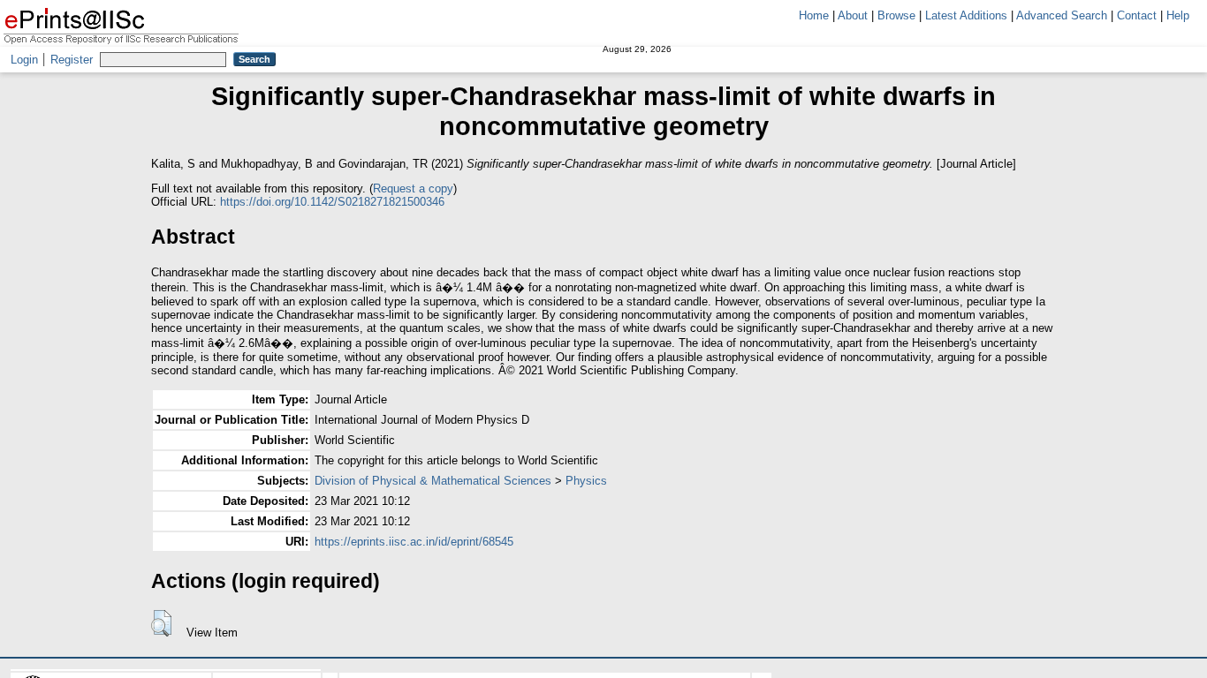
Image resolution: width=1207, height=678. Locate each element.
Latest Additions (966, 15)
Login (24, 59)
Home (814, 15)
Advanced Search (1061, 15)
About (853, 15)
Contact (1137, 15)
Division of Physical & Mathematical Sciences (433, 480)
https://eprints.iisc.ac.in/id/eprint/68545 (414, 541)
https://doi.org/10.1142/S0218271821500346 (332, 201)
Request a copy (413, 188)
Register (71, 59)
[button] (161, 623)
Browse (896, 15)
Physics (586, 480)
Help (1177, 15)
